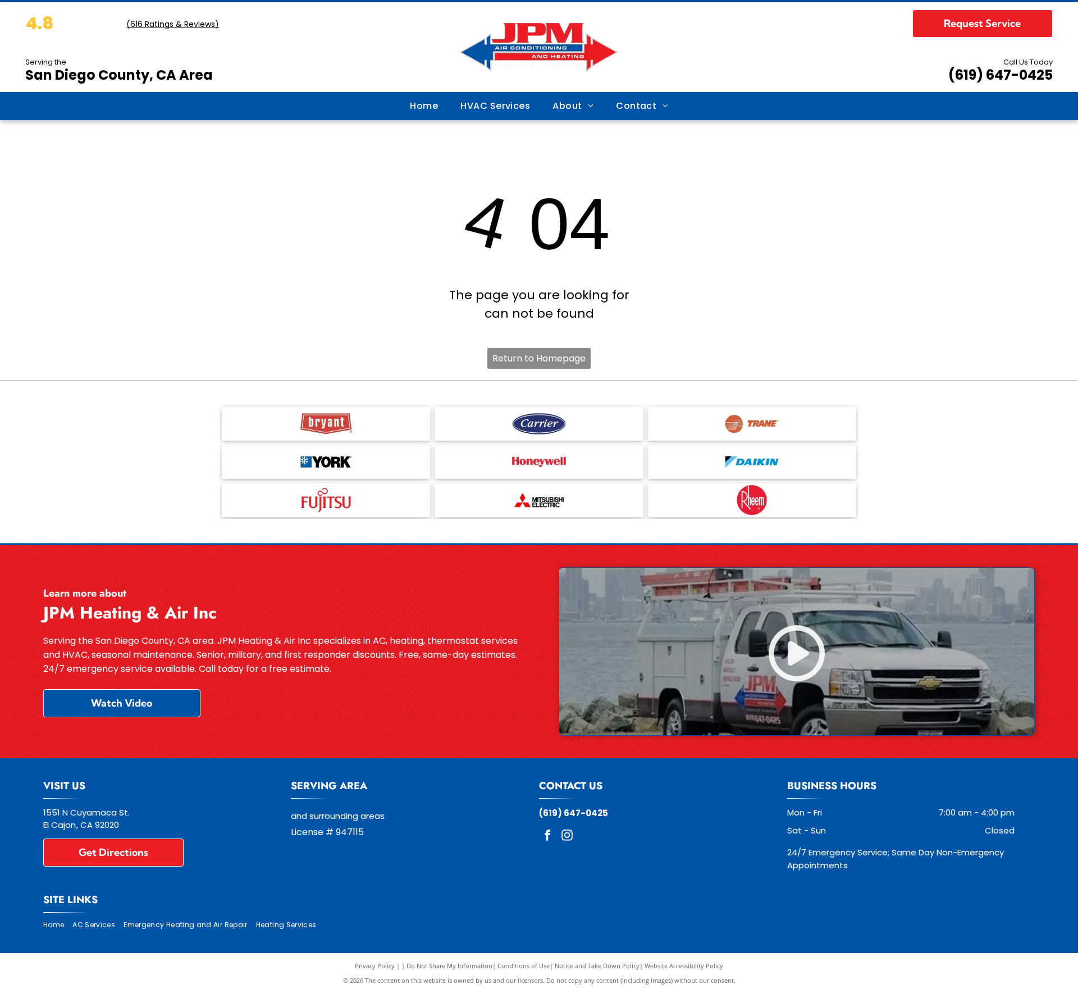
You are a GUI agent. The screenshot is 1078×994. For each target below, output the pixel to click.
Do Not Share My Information (449, 965)
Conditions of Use (523, 965)
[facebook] (547, 836)
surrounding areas (347, 816)
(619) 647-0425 (1000, 75)
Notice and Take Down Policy (597, 965)
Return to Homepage (539, 358)
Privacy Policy (375, 965)
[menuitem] (424, 106)
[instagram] (567, 836)
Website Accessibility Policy (684, 965)
